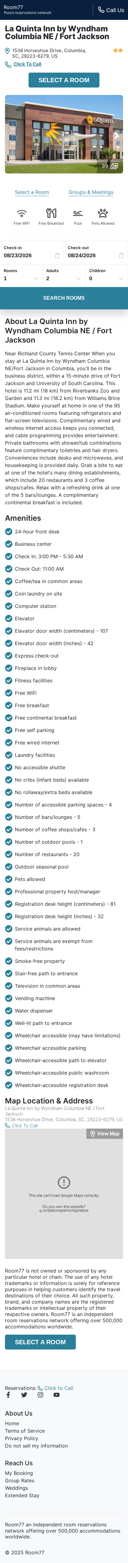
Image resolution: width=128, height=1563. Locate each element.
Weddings (16, 1488)
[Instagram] (40, 1396)
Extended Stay (22, 1495)
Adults (52, 270)
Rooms (10, 270)
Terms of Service (25, 1431)
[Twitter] (24, 1396)
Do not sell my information (36, 1446)
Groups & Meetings (91, 192)
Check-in (13, 247)
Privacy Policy (21, 1438)
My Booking (19, 1473)
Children (97, 270)
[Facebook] (8, 1396)
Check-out (78, 247)
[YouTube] (56, 1396)
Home (12, 1423)
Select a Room (64, 80)
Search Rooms (64, 298)
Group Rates (19, 1480)
